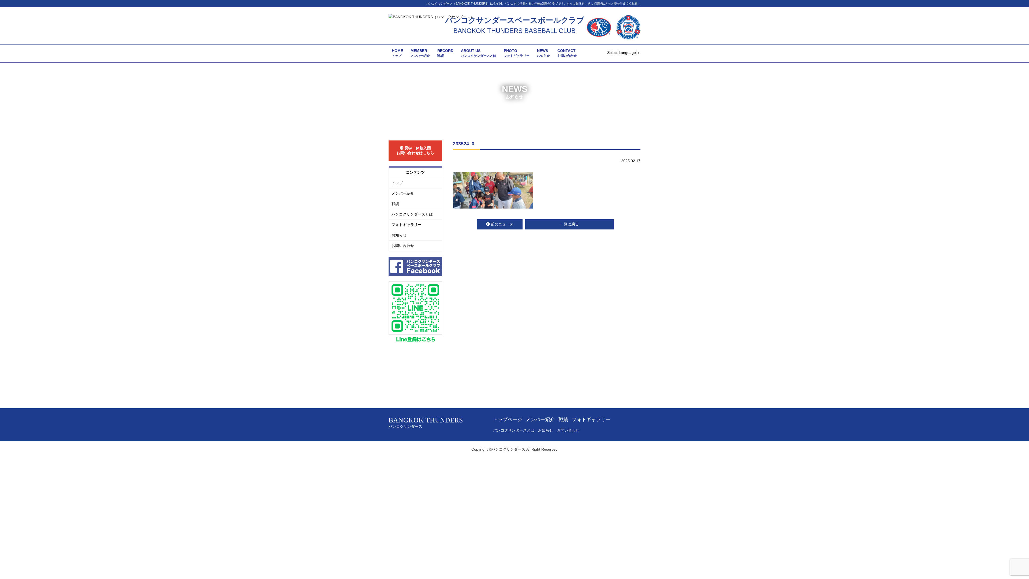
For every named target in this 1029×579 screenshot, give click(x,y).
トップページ (507, 419)
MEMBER (420, 53)
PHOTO (517, 53)
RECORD (445, 53)
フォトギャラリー (407, 224)
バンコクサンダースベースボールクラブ (514, 20)
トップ (397, 183)
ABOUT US (478, 53)
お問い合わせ (403, 245)
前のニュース (502, 224)
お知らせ (399, 235)
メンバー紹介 (403, 193)
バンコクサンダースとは (412, 214)
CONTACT (567, 53)
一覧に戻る (569, 224)
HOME (397, 53)
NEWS (543, 53)
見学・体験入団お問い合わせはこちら (415, 150)
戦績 (395, 204)
